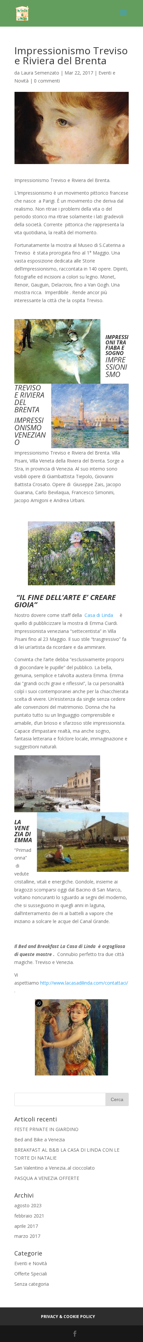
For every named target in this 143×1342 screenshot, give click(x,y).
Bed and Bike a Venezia (39, 1139)
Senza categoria (31, 1284)
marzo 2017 (27, 1236)
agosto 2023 (28, 1205)
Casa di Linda (99, 615)
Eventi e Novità (30, 1263)
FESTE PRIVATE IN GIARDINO (46, 1129)
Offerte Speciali (30, 1273)
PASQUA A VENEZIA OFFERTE (46, 1178)
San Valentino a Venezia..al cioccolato (54, 1168)
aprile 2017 (26, 1226)
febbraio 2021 (29, 1216)
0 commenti (47, 81)
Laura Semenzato (40, 73)
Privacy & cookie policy (68, 1316)
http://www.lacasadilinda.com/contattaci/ (84, 983)
